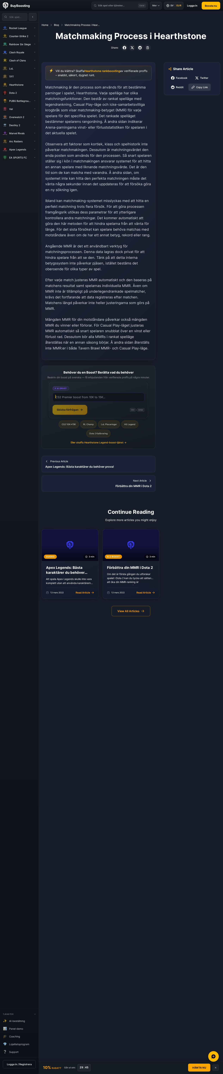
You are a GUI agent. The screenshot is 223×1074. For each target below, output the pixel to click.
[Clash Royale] (35, 52)
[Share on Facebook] (124, 48)
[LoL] (35, 68)
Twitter (204, 77)
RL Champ (88, 424)
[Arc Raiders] (35, 141)
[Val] (35, 109)
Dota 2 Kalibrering (98, 433)
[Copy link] (148, 48)
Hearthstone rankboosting (102, 71)
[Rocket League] (35, 28)
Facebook (181, 77)
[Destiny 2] (35, 125)
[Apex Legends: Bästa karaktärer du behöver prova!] (70, 564)
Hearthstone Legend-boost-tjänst (98, 442)
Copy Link (202, 87)
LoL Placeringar (109, 424)
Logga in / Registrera (19, 1064)
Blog (56, 24)
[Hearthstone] (35, 85)
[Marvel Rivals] (35, 133)
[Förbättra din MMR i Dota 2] (131, 564)
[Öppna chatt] (213, 1056)
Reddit (180, 87)
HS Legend (129, 424)
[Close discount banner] (215, 1067)
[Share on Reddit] (140, 48)
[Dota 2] (35, 93)
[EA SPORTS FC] (35, 157)
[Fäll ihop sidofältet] (32, 17)
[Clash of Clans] (35, 60)
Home (45, 24)
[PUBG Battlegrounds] (35, 101)
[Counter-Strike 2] (35, 36)
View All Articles (128, 611)
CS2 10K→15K (69, 424)
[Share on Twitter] (132, 48)
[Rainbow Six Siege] (35, 44)
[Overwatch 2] (35, 117)
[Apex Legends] (35, 149)
